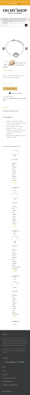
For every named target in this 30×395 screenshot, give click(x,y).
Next (26, 48)
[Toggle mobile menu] (27, 15)
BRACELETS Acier (17, 98)
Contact (5, 374)
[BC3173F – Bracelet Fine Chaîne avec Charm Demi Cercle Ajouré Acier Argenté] (15, 196)
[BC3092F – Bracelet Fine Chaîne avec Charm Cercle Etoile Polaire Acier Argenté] (15, 153)
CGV (4, 371)
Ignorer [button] (19, 3)
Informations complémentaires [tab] (10, 111)
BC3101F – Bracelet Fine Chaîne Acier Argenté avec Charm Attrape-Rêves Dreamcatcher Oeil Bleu (16, 257)
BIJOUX (11, 98)
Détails (17, 187)
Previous (3, 48)
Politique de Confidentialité (10, 385)
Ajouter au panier (10, 88)
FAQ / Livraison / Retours (9, 378)
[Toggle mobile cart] (23, 15)
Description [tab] (5, 107)
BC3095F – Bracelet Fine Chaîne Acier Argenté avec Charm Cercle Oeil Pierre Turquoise (15, 303)
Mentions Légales (7, 381)
